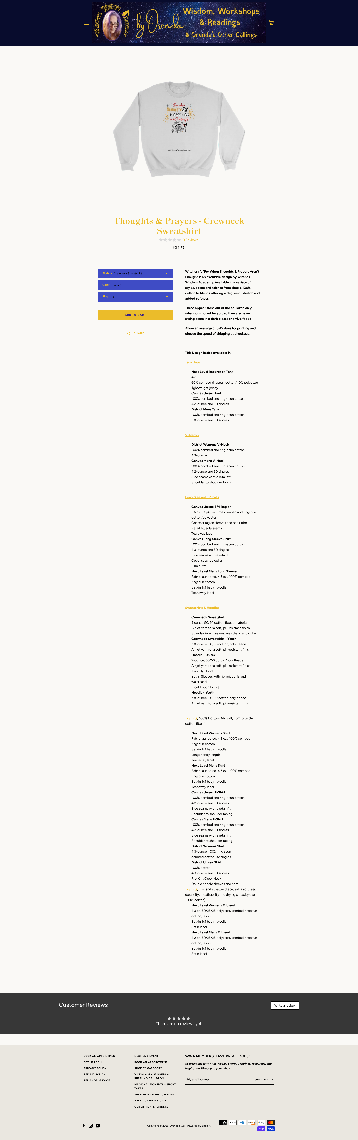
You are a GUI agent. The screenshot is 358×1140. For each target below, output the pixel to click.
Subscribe (262, 1079)
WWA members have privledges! (217, 1056)
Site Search (93, 1062)
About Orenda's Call (150, 1100)
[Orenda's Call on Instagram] (91, 1125)
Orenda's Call (178, 1125)
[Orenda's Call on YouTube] (98, 1125)
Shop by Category (148, 1068)
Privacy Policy (95, 1068)
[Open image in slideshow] (179, 129)
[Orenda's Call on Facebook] (84, 1125)
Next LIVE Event (146, 1056)
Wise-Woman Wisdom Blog (154, 1094)
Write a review (285, 1006)
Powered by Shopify (199, 1125)
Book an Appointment (100, 1056)
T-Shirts (191, 718)
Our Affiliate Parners (151, 1106)
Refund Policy (94, 1074)
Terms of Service (97, 1080)
